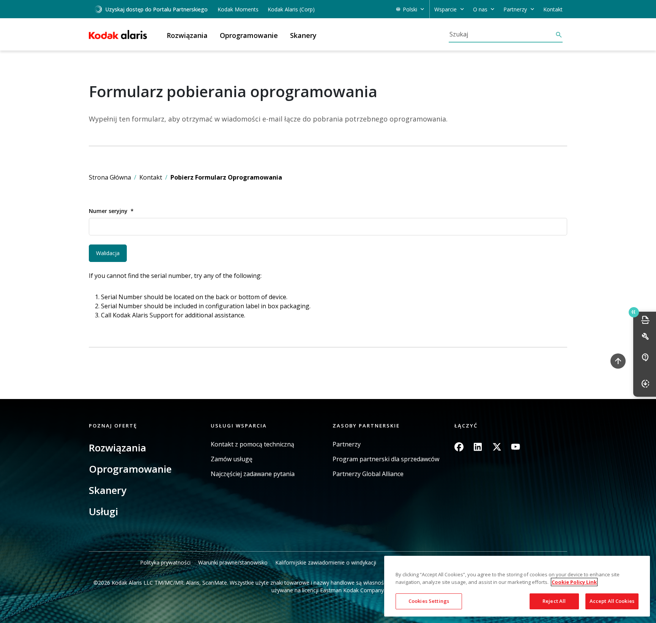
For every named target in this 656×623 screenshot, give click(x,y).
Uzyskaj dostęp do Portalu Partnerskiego (156, 9)
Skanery (107, 490)
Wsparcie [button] (445, 9)
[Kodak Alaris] (118, 34)
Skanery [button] (303, 35)
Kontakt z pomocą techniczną (252, 444)
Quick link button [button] (634, 312)
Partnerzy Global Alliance (368, 474)
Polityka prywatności (165, 562)
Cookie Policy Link (574, 582)
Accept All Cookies (612, 601)
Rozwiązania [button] (187, 35)
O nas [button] (480, 9)
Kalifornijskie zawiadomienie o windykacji (325, 562)
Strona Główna (110, 177)
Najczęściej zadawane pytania (253, 474)
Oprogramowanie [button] (249, 35)
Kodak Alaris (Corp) (291, 9)
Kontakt (553, 9)
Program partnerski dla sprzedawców (386, 459)
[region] (517, 586)
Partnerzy (347, 444)
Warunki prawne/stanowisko (233, 562)
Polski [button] (410, 9)
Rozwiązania (117, 448)
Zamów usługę (231, 459)
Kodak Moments (238, 9)
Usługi (103, 511)
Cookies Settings (428, 601)
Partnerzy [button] (515, 9)
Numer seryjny (108, 211)
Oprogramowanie (130, 469)
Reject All (554, 601)
